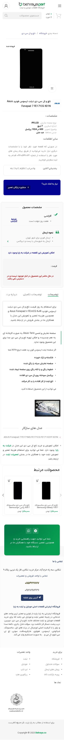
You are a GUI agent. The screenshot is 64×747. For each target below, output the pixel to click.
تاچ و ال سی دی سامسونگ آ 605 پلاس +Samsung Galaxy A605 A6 (18, 507)
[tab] (53, 294)
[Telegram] (35, 531)
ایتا (16, 168)
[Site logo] (32, 5)
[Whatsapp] (29, 531)
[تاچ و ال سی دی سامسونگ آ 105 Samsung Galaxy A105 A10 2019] (46, 489)
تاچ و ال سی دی (28, 33)
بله (11, 168)
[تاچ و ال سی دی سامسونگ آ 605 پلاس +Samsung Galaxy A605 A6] (17, 489)
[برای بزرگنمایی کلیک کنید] (52, 88)
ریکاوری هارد (21, 674)
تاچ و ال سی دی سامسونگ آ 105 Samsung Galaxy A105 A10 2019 (46, 507)
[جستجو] (6, 15)
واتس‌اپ (30, 168)
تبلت (8, 454)
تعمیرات (14, 454)
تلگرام (22, 168)
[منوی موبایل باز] (59, 5)
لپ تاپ (24, 669)
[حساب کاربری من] (6, 5)
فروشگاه (43, 33)
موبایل (24, 664)
